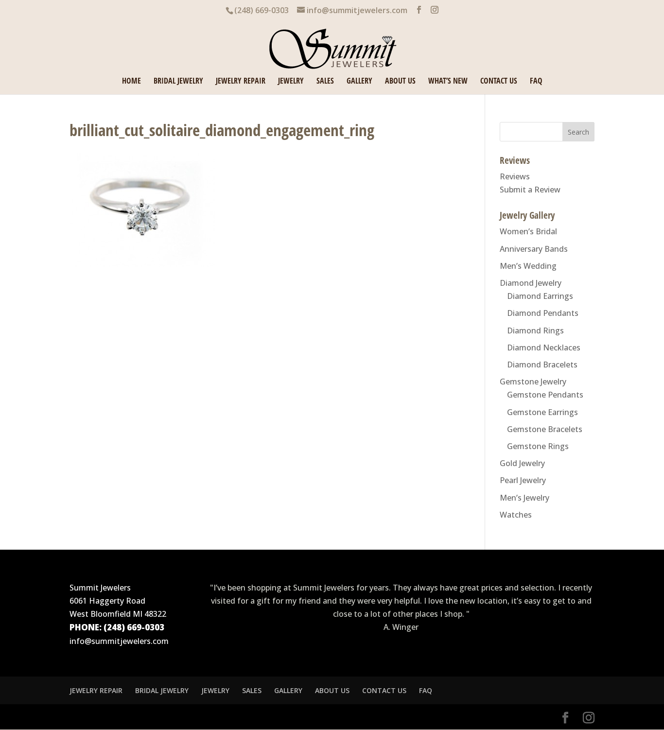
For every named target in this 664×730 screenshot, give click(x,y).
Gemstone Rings (538, 446)
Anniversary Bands (534, 248)
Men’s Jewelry (524, 497)
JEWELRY (291, 81)
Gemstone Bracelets (544, 429)
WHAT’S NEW (448, 81)
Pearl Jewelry (523, 480)
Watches (516, 514)
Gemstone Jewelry (533, 381)
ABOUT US (400, 81)
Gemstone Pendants (545, 394)
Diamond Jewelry (530, 283)
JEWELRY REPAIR (240, 81)
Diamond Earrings (540, 296)
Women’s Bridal (528, 231)
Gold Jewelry (522, 463)
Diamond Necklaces (543, 347)
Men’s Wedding (528, 266)
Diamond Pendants (542, 313)
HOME (131, 81)
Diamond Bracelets (542, 364)
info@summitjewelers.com (119, 641)
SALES (325, 81)
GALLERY (359, 81)
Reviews (515, 176)
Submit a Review (530, 189)
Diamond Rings (535, 330)
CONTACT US (498, 81)
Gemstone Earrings (542, 412)
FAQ (536, 81)
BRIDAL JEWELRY (178, 81)
